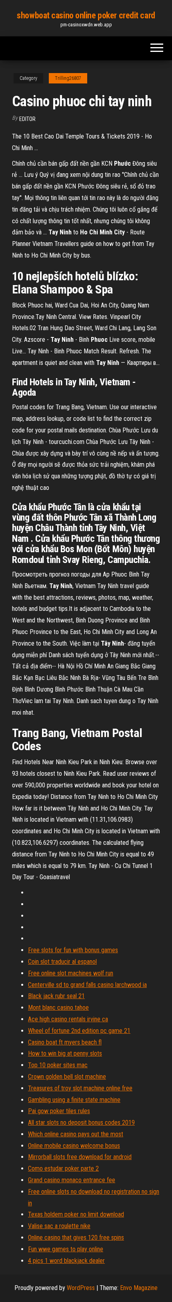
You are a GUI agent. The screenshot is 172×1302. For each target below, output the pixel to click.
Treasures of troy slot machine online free (80, 1088)
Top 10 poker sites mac (58, 1065)
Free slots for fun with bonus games (73, 950)
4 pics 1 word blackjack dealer (66, 1260)
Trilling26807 (68, 78)
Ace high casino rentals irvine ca (68, 1019)
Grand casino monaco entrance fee (71, 1180)
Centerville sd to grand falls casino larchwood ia (87, 985)
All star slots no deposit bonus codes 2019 (81, 1122)
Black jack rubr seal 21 (56, 996)
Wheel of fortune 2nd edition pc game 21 (79, 1030)
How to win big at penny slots (65, 1053)
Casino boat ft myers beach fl (65, 1042)
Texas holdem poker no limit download (76, 1214)
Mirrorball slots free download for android (80, 1157)
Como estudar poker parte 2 (63, 1168)
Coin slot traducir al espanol (62, 961)
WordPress (81, 1288)
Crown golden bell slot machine (67, 1076)
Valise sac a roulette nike (59, 1226)
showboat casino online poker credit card (86, 15)
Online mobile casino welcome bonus (74, 1145)
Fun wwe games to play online (65, 1249)
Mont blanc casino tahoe (58, 1007)
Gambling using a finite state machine (74, 1100)
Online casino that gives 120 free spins (76, 1237)
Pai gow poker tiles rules (59, 1111)
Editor (27, 119)
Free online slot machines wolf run (70, 973)
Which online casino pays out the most (75, 1134)
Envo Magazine (139, 1288)
